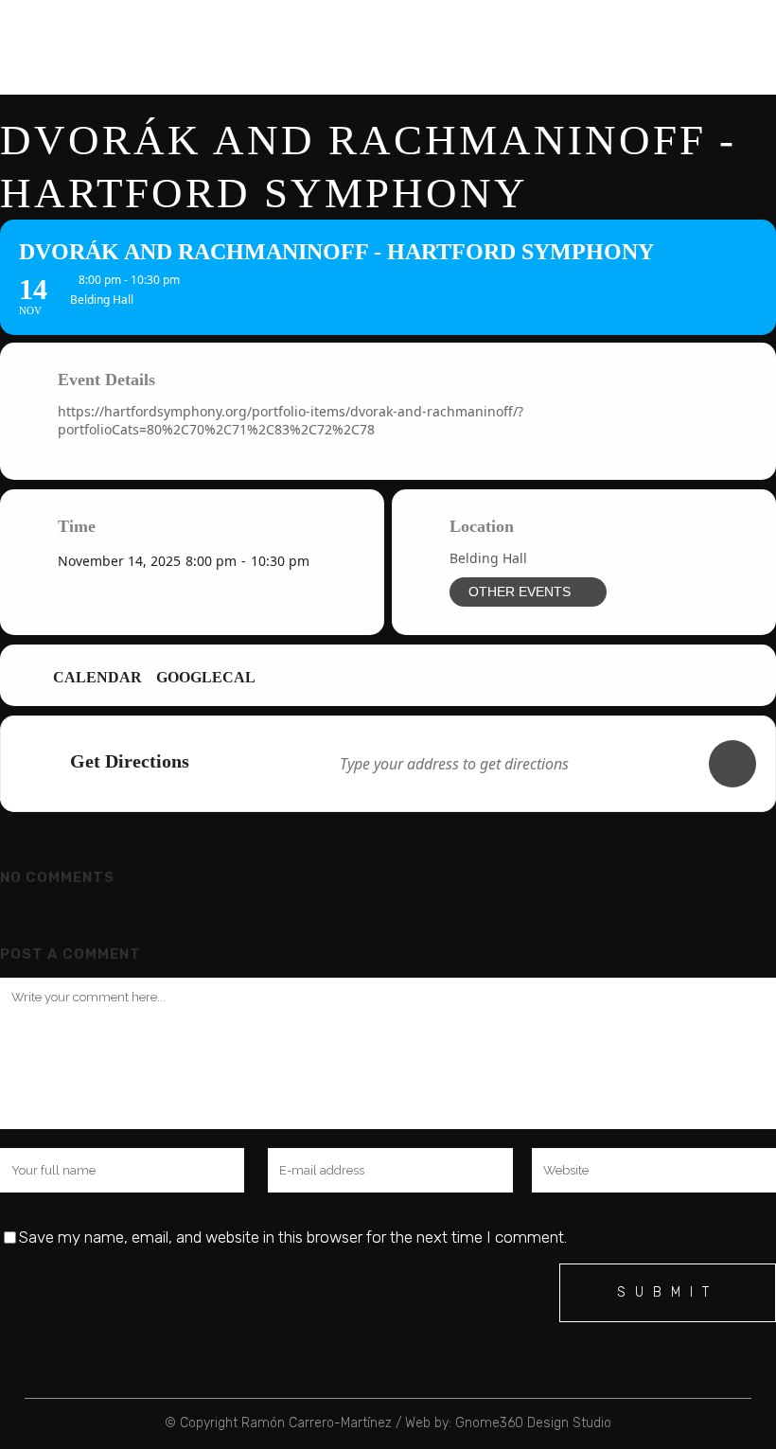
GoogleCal (206, 677)
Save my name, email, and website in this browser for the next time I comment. (293, 1237)
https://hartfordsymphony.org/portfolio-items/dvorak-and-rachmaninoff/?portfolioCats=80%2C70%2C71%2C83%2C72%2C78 (290, 420)
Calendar (97, 677)
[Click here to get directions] (732, 763)
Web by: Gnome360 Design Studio (508, 1423)
